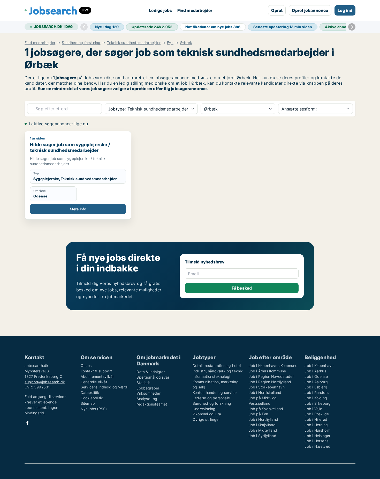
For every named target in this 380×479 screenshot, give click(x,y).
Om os (86, 365)
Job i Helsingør (317, 435)
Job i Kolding (316, 398)
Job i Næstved (317, 446)
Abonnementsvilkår (97, 376)
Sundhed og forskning (81, 43)
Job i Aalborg (316, 382)
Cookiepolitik (92, 398)
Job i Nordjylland (263, 419)
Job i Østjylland (262, 425)
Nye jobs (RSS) (94, 409)
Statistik (143, 382)
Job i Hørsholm (317, 430)
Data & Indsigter (150, 372)
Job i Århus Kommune (267, 371)
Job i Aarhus (315, 371)
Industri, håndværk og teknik (218, 371)
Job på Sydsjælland (266, 409)
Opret (277, 10)
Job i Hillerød (316, 419)
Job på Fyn (258, 414)
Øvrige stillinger (206, 419)
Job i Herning (316, 425)
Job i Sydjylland (262, 435)
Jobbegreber (147, 388)
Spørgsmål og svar (152, 377)
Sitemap (88, 403)
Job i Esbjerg (316, 387)
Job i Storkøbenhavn (267, 387)
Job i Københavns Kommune (273, 365)
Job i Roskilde (317, 414)
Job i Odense (316, 376)
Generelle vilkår (94, 382)
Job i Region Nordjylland (270, 382)
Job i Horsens (316, 441)
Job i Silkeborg (318, 403)
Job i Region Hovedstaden (272, 376)
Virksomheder (148, 393)
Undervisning (204, 409)
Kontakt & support (96, 371)
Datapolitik (90, 392)
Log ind (345, 10)
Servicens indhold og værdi (104, 387)
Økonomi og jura (207, 414)
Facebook (27, 423)
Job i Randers (317, 392)
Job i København (319, 365)
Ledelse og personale (211, 398)
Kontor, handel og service (215, 392)
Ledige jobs (160, 10)
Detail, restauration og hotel (217, 365)
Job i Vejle (313, 409)
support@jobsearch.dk (45, 382)
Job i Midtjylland (263, 430)
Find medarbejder (194, 10)
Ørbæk (186, 43)
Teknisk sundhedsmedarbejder (134, 43)
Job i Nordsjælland (265, 392)
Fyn (170, 43)
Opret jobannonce (310, 10)
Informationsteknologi (211, 376)
